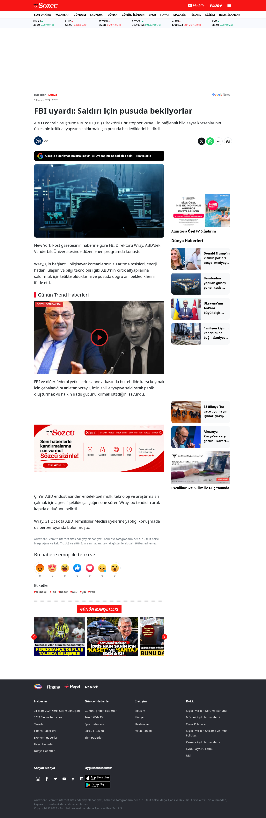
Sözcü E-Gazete (95, 731)
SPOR (152, 15)
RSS (188, 755)
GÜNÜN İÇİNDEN (133, 15)
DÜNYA (112, 15)
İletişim (140, 711)
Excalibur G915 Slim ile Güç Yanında (200, 488)
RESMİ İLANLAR (229, 15)
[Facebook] (47, 779)
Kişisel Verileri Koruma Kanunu (206, 711)
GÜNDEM (80, 15)
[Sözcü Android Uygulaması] (97, 785)
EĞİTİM (210, 15)
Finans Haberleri (45, 731)
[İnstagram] (38, 779)
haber (64, 592)
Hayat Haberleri (44, 744)
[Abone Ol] (221, 94)
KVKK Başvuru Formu (199, 749)
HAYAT (164, 15)
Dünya (52, 95)
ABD (75, 592)
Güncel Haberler (97, 701)
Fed (53, 592)
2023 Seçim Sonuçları (48, 717)
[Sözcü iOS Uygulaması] (97, 778)
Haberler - (41, 95)
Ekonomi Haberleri (46, 737)
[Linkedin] (82, 779)
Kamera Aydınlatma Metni (203, 742)
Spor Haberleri (94, 724)
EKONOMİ (96, 15)
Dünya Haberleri (187, 240)
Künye (139, 717)
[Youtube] (64, 779)
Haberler (41, 701)
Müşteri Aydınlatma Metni (203, 717)
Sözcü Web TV (94, 717)
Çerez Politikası (196, 724)
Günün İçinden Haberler (101, 711)
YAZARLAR (62, 15)
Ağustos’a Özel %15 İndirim (193, 231)
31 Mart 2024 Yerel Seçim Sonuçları (57, 711)
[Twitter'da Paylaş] (201, 141)
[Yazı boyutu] (228, 141)
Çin (84, 592)
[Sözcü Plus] (91, 686)
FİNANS (196, 15)
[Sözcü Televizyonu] (38, 686)
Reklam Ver (142, 724)
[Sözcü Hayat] (72, 686)
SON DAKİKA (42, 15)
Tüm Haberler (94, 737)
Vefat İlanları (143, 731)
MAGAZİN (179, 15)
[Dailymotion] (73, 779)
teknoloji (41, 592)
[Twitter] (55, 779)
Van (92, 592)
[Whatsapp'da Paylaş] (210, 141)
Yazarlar (39, 724)
